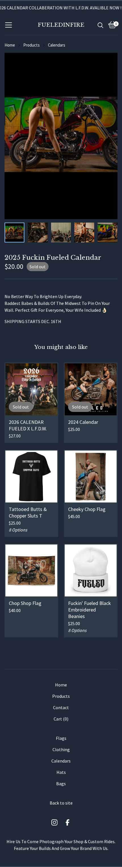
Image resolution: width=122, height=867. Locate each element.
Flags (61, 738)
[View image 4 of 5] (84, 232)
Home (10, 45)
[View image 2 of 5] (38, 232)
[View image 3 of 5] (61, 232)
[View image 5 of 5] (107, 232)
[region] (61, 7)
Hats (61, 772)
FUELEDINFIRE (61, 24)
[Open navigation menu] (8, 24)
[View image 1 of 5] (14, 232)
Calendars (56, 45)
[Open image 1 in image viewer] (61, 136)
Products (31, 45)
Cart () (61, 719)
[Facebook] (67, 822)
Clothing (61, 749)
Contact (61, 707)
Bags (61, 783)
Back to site (61, 803)
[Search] (100, 25)
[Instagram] (54, 822)
